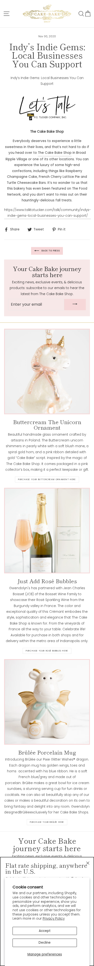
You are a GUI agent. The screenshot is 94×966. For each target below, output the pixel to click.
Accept (45, 931)
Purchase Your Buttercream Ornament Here (47, 479)
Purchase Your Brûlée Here (47, 822)
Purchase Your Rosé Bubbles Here (47, 651)
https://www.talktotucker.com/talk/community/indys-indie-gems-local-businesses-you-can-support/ (47, 213)
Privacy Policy (54, 918)
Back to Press (50, 250)
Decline (45, 942)
